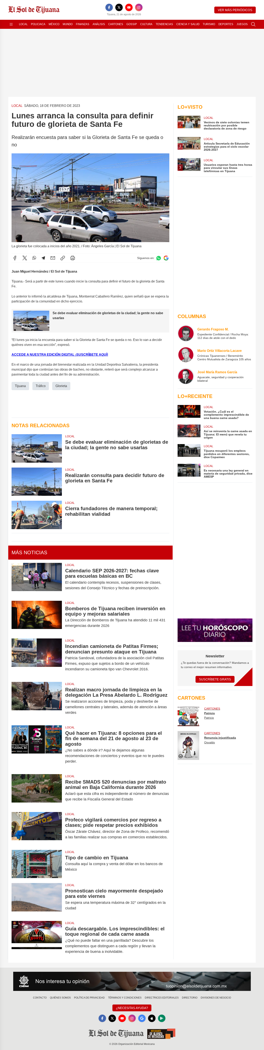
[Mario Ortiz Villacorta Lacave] (186, 354)
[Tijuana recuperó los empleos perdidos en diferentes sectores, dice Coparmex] (189, 451)
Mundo (68, 24)
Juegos (242, 24)
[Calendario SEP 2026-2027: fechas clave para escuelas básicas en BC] (37, 579)
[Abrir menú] (11, 24)
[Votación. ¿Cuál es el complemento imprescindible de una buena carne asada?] (189, 412)
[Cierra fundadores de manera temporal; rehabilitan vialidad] (37, 515)
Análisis (99, 24)
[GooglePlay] (161, 1018)
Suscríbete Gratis (215, 679)
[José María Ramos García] (186, 376)
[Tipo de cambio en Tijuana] (37, 864)
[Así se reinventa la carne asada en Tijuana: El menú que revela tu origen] (189, 432)
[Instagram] (139, 7)
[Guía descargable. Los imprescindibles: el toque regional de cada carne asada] (37, 940)
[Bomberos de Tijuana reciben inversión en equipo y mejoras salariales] (37, 617)
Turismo (209, 24)
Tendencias (164, 24)
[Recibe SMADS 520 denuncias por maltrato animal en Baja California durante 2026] (37, 790)
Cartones (115, 24)
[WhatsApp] (34, 258)
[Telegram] (43, 258)
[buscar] (253, 24)
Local (23, 24)
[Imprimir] (72, 258)
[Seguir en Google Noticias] (166, 258)
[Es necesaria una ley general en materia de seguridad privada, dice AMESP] (189, 471)
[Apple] (152, 1018)
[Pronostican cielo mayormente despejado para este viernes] (37, 899)
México (54, 24)
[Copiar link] (62, 258)
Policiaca (38, 24)
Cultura (146, 24)
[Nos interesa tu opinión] (132, 981)
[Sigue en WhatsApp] (158, 258)
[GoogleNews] (142, 1018)
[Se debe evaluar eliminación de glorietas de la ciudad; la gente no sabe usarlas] (37, 448)
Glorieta (61, 386)
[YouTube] (129, 7)
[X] (119, 7)
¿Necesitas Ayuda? (132, 1008)
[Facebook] (109, 7)
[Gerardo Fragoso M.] (186, 333)
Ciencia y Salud (187, 24)
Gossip (131, 24)
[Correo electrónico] (53, 258)
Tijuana (20, 386)
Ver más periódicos (235, 10)
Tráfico (41, 386)
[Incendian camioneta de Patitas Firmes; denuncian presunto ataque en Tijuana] (37, 657)
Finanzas (82, 24)
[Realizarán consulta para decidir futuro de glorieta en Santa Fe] (37, 482)
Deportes (225, 24)
